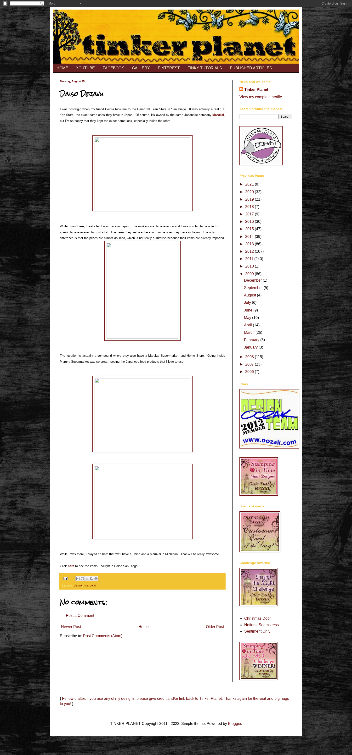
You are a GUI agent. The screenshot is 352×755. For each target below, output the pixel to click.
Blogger (234, 724)
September (254, 288)
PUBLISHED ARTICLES (251, 68)
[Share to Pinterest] (96, 578)
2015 (250, 229)
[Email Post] (65, 578)
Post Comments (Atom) (102, 636)
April (248, 325)
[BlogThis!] (82, 578)
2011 (249, 259)
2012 (250, 251)
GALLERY (141, 68)
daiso (78, 585)
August (250, 295)
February (252, 340)
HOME (62, 68)
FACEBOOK (113, 68)
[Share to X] (87, 578)
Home (143, 627)
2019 (250, 199)
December (253, 280)
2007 (250, 364)
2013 (250, 244)
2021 (250, 184)
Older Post (215, 627)
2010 (250, 266)
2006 (250, 372)
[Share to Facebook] (91, 578)
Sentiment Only (257, 631)
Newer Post (71, 627)
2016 (250, 221)
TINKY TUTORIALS (205, 68)
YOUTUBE (85, 68)
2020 (250, 192)
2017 (250, 214)
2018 (250, 207)
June (248, 310)
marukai (90, 585)
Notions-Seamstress (261, 625)
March (249, 332)
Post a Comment (80, 615)
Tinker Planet (256, 90)
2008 (250, 357)
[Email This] (77, 578)
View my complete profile (260, 97)
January (251, 347)
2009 (250, 274)
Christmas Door (257, 618)
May (248, 318)
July (248, 303)
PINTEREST (169, 68)
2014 (250, 237)
